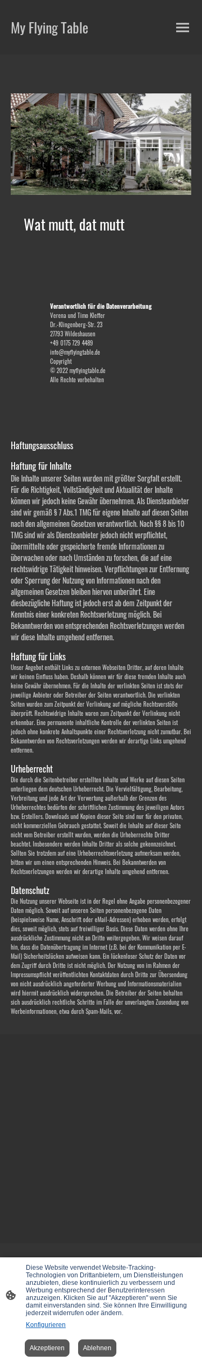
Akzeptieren (47, 1348)
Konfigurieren (46, 1325)
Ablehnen (97, 1348)
